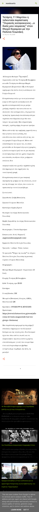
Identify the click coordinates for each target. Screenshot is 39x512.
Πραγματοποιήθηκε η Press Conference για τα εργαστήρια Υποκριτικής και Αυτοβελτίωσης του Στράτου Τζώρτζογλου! (18, 484)
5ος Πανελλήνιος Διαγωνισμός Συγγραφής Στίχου (18, 445)
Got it (26, 510)
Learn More (16, 510)
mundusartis (10, 3)
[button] (3, 38)
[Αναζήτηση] (36, 3)
